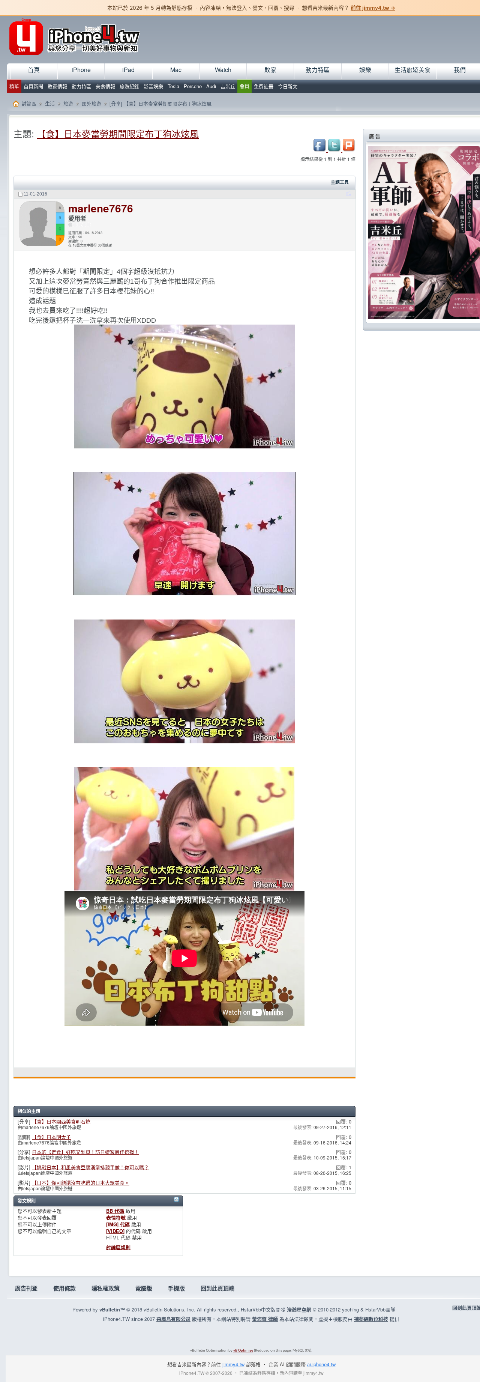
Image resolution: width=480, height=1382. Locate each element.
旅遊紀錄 (129, 86)
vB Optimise (243, 1351)
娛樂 (365, 69)
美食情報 (105, 86)
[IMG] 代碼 (118, 1224)
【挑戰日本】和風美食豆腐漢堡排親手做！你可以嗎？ (90, 1167)
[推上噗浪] (349, 149)
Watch (223, 69)
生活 (50, 103)
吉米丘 (227, 86)
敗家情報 (57, 86)
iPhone (81, 69)
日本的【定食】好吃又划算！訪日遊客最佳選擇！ (85, 1151)
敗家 (270, 69)
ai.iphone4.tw (321, 1364)
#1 (348, 193)
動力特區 (81, 86)
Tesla (173, 86)
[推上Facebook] (320, 149)
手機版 (176, 1288)
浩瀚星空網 (299, 1309)
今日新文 (287, 86)
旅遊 (68, 103)
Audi (211, 86)
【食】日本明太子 (51, 1136)
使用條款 (64, 1288)
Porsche (193, 86)
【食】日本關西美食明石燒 (61, 1121)
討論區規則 (118, 1247)
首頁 (34, 69)
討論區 (29, 103)
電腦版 (143, 1288)
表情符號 (116, 1217)
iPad (128, 69)
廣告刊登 (26, 1288)
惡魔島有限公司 (173, 1318)
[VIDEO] (115, 1231)
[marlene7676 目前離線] (42, 224)
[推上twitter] (335, 149)
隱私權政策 (106, 1288)
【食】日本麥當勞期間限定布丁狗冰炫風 (118, 133)
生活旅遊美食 (412, 69)
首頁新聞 (33, 86)
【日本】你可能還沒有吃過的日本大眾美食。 (80, 1182)
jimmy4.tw (233, 1364)
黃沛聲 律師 (265, 1318)
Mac (176, 69)
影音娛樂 (153, 86)
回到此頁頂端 (217, 1288)
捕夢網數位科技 (371, 1318)
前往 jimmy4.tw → (373, 8)
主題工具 (340, 182)
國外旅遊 (91, 103)
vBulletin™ (112, 1309)
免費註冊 (263, 86)
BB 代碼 (115, 1210)
